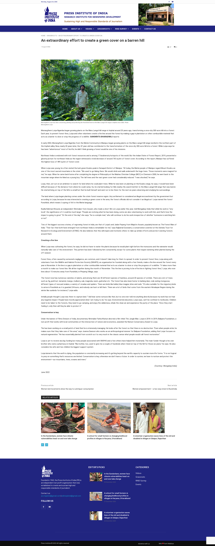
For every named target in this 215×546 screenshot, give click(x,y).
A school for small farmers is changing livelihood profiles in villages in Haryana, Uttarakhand (117, 495)
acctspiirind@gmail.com (50, 496)
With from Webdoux (166, 544)
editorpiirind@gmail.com (71, 496)
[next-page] (46, 444)
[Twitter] (63, 53)
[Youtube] (172, 1)
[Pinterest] (69, 53)
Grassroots (52, 36)
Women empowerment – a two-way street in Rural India (155, 389)
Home (43, 36)
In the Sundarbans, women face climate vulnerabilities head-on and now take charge (117, 476)
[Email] (86, 53)
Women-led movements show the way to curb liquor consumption (67, 389)
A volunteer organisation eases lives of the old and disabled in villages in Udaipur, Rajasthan (117, 515)
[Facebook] (169, 1)
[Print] (92, 53)
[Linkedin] (81, 53)
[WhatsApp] (75, 53)
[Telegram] (98, 53)
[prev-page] (42, 444)
